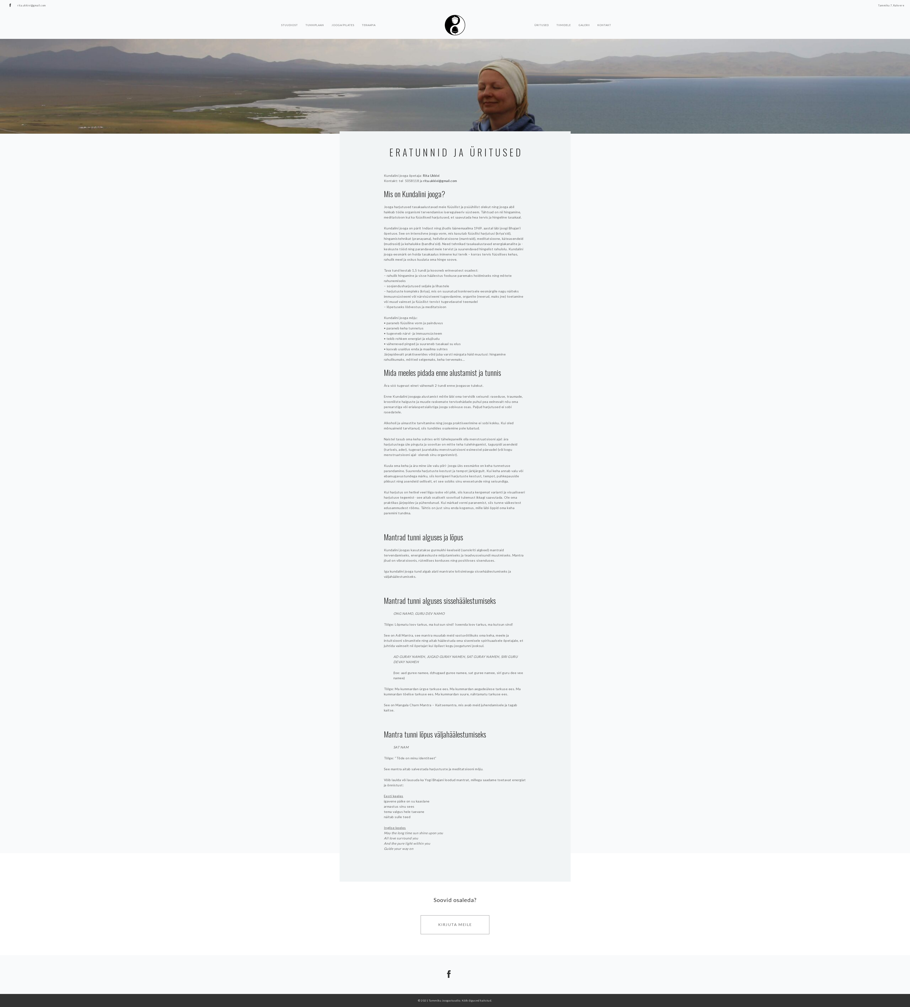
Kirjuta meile (455, 924)
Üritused (541, 24)
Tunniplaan (314, 24)
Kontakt (604, 24)
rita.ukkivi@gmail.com (440, 181)
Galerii (584, 24)
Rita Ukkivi (431, 175)
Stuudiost (289, 24)
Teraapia (369, 24)
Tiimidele (563, 24)
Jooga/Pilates (343, 24)
